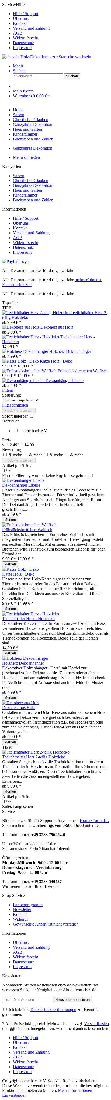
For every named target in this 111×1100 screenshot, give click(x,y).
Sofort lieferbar (15, 416)
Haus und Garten (27, 190)
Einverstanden (14, 1095)
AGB (17, 33)
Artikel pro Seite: (16, 465)
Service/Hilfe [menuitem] (26, 26)
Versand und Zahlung (31, 28)
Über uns (21, 18)
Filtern (7, 390)
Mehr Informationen (75, 1090)
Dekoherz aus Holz (56, 327)
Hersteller (10, 421)
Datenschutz (23, 42)
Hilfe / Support (25, 13)
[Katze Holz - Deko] (21, 361)
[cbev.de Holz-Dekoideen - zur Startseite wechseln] (46, 56)
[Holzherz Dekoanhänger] (25, 351)
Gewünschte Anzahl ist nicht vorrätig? (45, 924)
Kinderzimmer (25, 195)
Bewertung (11, 449)
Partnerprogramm (28, 904)
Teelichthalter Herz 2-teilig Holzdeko (33, 757)
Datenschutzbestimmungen (53, 1009)
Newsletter (22, 909)
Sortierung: (11, 395)
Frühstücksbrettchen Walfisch (83, 371)
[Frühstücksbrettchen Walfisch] (30, 371)
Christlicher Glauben (30, 180)
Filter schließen (15, 405)
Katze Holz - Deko (56, 361)
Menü (18, 66)
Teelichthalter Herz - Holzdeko (28, 618)
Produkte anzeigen (18, 410)
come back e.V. (35, 430)
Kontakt (20, 23)
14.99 (29, 444)
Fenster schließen (17, 284)
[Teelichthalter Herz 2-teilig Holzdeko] (36, 312)
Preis (6, 440)
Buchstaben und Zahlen (33, 200)
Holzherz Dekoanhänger (70, 351)
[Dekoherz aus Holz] (21, 327)
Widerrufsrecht (25, 38)
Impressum (22, 47)
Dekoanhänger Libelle (65, 380)
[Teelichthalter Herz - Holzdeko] (31, 337)
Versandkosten (96, 1023)
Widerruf (20, 919)
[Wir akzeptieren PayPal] (15, 261)
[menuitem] (61, 13)
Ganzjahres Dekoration (32, 185)
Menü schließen (26, 157)
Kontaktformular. (94, 820)
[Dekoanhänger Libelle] (24, 380)
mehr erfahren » (88, 279)
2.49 (14, 444)
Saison (18, 175)
